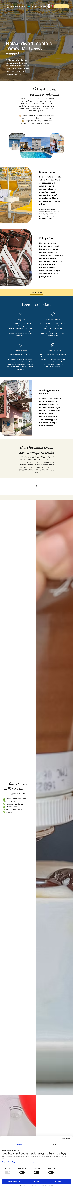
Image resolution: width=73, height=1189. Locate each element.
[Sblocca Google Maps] (36, 486)
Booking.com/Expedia (46, 216)
